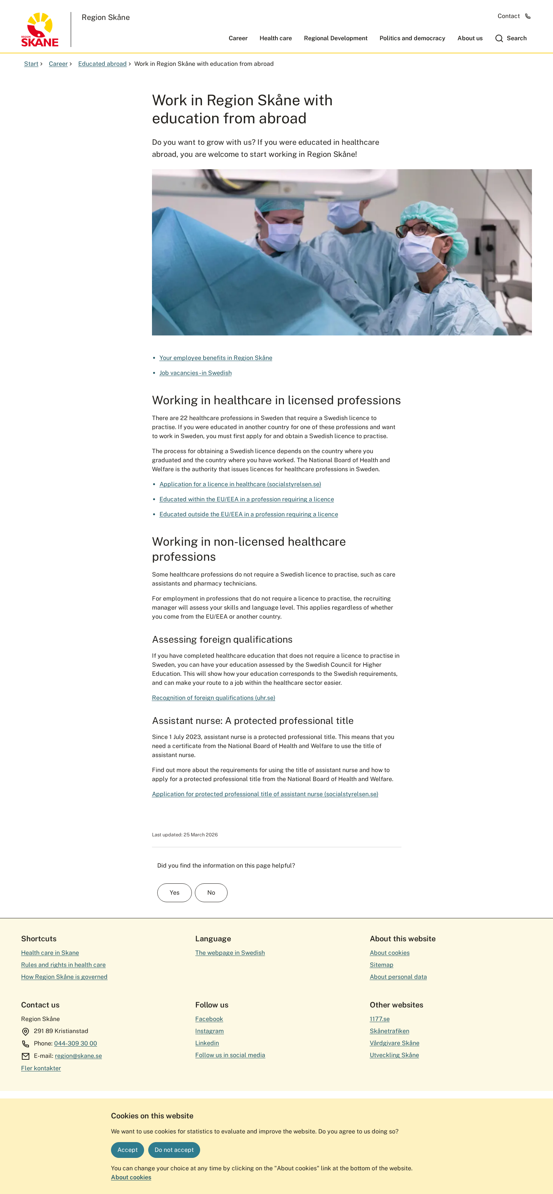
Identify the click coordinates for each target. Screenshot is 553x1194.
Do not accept (174, 1149)
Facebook (209, 1019)
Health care (276, 38)
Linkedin (207, 1043)
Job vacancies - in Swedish (196, 372)
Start (31, 63)
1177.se (380, 1019)
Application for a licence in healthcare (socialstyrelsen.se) (240, 484)
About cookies (131, 1177)
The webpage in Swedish (230, 952)
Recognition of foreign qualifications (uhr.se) (213, 697)
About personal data (398, 976)
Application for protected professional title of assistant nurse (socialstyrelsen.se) (265, 794)
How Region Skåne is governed (64, 976)
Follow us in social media (230, 1055)
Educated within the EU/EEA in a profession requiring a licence (247, 499)
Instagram (209, 1031)
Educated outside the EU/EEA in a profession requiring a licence (249, 514)
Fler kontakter (41, 1068)
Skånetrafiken (389, 1031)
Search (517, 38)
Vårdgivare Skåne (394, 1043)
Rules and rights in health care (63, 964)
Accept (127, 1149)
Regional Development (336, 38)
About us (470, 38)
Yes (174, 892)
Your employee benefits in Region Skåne (216, 357)
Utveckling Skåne (394, 1055)
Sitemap (381, 964)
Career (238, 38)
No (211, 892)
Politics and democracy (412, 38)
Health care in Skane (50, 952)
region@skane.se (78, 1055)
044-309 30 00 (75, 1043)
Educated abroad (102, 63)
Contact (509, 16)
